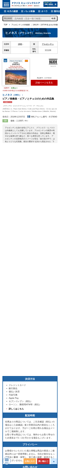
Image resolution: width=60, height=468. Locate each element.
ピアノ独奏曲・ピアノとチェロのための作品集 (28, 98)
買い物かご (43, 461)
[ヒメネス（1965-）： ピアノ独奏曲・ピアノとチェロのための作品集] (15, 72)
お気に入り (30, 461)
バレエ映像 (29, 11)
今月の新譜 (12, 11)
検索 (53, 18)
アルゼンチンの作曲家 (20, 25)
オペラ (44, 11)
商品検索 (8, 18)
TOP (5, 25)
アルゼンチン (48, 44)
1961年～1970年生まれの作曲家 (46, 25)
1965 (20, 44)
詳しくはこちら (16, 409)
